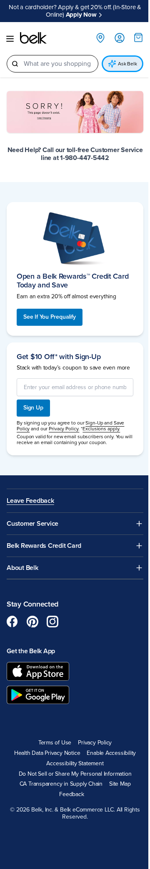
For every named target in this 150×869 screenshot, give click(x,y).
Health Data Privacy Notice (47, 753)
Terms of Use (54, 742)
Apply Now (81, 14)
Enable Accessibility (111, 753)
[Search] (15, 63)
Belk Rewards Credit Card (44, 546)
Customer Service (32, 524)
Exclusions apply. (101, 429)
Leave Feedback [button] (30, 501)
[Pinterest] (32, 621)
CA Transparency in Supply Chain (61, 784)
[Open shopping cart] (138, 37)
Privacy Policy (95, 742)
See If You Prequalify (49, 316)
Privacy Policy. (64, 429)
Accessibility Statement (74, 763)
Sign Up (33, 407)
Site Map (119, 784)
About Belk (22, 568)
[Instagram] (52, 621)
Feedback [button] (71, 794)
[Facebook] (12, 621)
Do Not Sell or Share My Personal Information (75, 774)
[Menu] (10, 38)
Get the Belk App (31, 651)
